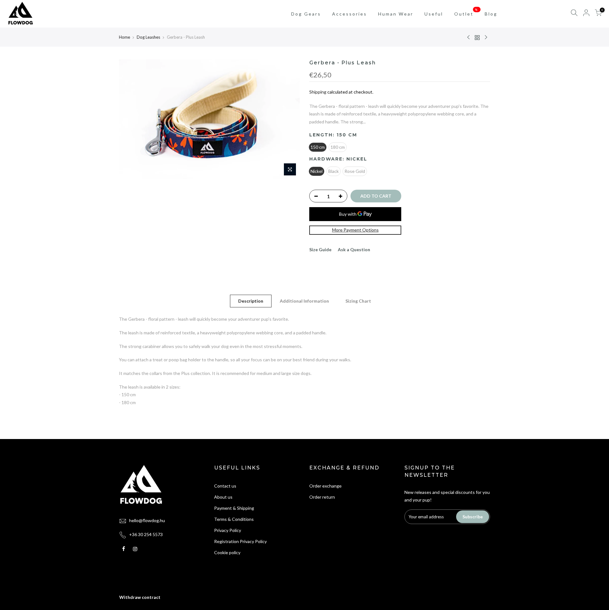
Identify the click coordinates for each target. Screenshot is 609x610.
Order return (322, 497)
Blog (491, 13)
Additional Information (304, 301)
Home (124, 37)
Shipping (317, 92)
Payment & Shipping (234, 508)
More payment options (355, 230)
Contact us (225, 486)
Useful (433, 13)
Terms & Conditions (234, 519)
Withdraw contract (139, 597)
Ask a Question (354, 249)
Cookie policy (227, 552)
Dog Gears (306, 13)
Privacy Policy (227, 530)
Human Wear (395, 13)
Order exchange (325, 486)
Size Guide (320, 249)
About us (223, 497)
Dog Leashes (148, 37)
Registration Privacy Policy (240, 541)
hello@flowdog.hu (147, 520)
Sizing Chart (358, 301)
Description (250, 301)
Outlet (466, 12)
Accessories (349, 13)
